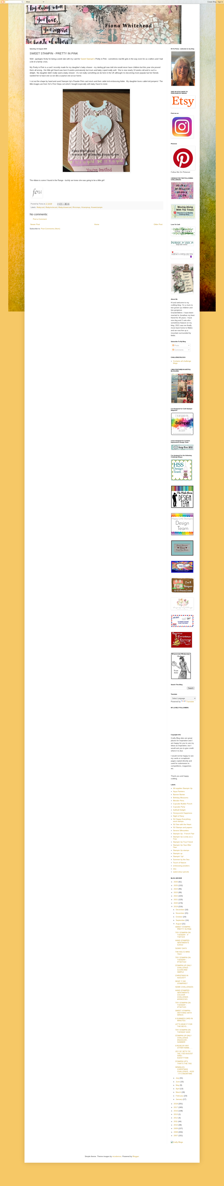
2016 (176, 1111)
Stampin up (177, 853)
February (180, 1096)
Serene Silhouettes (181, 830)
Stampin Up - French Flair (183, 834)
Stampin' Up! (178, 856)
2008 (176, 1132)
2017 (176, 1107)
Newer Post (35, 224)
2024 (176, 889)
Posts (176, 345)
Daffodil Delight (179, 810)
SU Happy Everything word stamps (182, 820)
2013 (176, 1114)
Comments (178, 350)
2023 (176, 892)
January (179, 1099)
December (180, 910)
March (178, 1092)
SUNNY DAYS (181, 948)
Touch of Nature (179, 863)
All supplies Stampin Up (182, 788)
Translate (190, 702)
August (179, 924)
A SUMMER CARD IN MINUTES (184, 1019)
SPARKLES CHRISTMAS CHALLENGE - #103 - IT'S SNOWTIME (184, 1070)
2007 (176, 1135)
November (180, 913)
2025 (176, 885)
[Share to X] (63, 204)
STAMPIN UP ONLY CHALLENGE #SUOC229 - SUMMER (183, 1039)
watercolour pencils (181, 872)
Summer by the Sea (181, 859)
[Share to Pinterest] (68, 204)
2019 (176, 906)
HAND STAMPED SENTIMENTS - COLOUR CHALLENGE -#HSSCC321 (182, 994)
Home (96, 224)
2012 (176, 1118)
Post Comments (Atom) (50, 229)
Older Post (158, 224)
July (178, 1078)
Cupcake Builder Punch (182, 804)
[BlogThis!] (61, 204)
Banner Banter (179, 794)
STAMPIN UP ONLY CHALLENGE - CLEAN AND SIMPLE (183, 968)
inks (174, 869)
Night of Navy (178, 816)
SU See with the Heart (182, 824)
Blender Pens (178, 801)
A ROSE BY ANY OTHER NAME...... (183, 1047)
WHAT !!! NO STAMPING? (181, 982)
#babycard (40, 207)
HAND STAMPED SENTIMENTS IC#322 (182, 942)
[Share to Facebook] (66, 204)
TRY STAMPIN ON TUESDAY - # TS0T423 (183, 934)
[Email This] (58, 204)
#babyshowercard (64, 207)
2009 (176, 1128)
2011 (176, 1121)
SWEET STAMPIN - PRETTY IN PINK (183, 928)
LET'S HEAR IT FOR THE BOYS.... (183, 1025)
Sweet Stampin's (88, 59)
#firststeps (76, 207)
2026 (176, 882)
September (180, 920)
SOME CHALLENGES (184, 987)
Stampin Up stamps (181, 850)
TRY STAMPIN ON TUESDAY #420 (183, 1031)
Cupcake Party (179, 807)
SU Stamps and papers (182, 827)
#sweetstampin (96, 207)
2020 (176, 903)
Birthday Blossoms (180, 798)
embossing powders (181, 866)
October (179, 917)
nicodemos (116, 1156)
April (178, 1089)
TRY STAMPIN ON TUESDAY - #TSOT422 (183, 959)
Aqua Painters (179, 791)
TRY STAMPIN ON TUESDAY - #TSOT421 (183, 1005)
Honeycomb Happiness (182, 813)
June (178, 1082)
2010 (176, 1125)
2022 (176, 896)
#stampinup (85, 207)
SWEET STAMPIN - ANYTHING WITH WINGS (183, 1013)
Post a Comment (40, 219)
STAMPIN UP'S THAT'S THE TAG (183, 1062)
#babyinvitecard (51, 207)
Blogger (136, 1156)
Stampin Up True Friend (183, 842)
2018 (176, 1104)
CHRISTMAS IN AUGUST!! (181, 976)
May (178, 1085)
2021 (176, 899)
